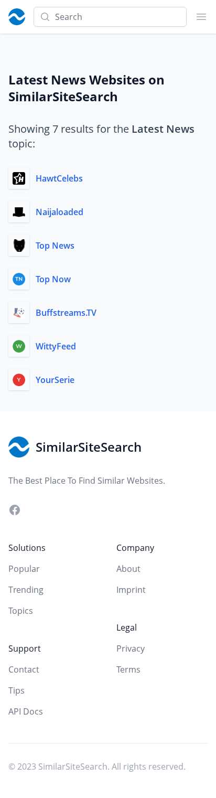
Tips (16, 690)
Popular (24, 568)
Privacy (130, 648)
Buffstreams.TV (66, 312)
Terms (128, 669)
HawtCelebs (59, 178)
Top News (55, 245)
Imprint (131, 589)
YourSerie (55, 380)
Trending (26, 589)
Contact (23, 669)
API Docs (25, 711)
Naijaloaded (59, 212)
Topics (20, 610)
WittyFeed (56, 346)
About (128, 568)
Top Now (53, 279)
